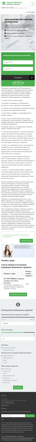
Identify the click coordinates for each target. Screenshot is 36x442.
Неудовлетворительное (8, 355)
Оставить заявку (26, 241)
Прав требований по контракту (10, 380)
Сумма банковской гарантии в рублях (15, 314)
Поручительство (7, 371)
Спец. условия (6, 382)
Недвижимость (6, 378)
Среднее (5, 360)
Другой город (4, 405)
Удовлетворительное (8, 358)
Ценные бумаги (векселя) (9, 375)
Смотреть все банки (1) (18, 294)
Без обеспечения (7, 369)
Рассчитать (18, 387)
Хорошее (5, 362)
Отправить (18, 77)
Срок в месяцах (7, 330)
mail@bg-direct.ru (9, 402)
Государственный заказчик (9, 348)
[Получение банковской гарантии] (12, 3)
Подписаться (30, 416)
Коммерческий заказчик (8, 350)
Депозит (5, 373)
